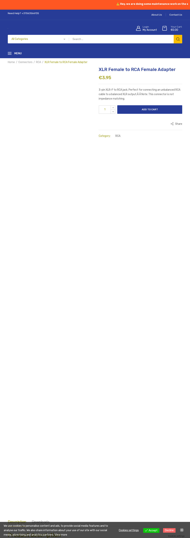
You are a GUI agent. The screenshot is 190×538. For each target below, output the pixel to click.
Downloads (41, 151)
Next (95, 105)
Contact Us (156, 352)
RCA (38, 62)
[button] (25, 72)
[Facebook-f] (15, 329)
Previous (8, 105)
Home (11, 62)
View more (61, 534)
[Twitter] (35, 329)
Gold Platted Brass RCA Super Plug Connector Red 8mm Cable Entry (72, 255)
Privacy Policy (96, 352)
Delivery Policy (117, 352)
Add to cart (150, 109)
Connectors (25, 62)
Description (17, 151)
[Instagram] (25, 329)
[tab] (17, 152)
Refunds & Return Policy (69, 352)
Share (178, 123)
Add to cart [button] (30, 267)
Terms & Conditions (39, 352)
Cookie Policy (137, 352)
